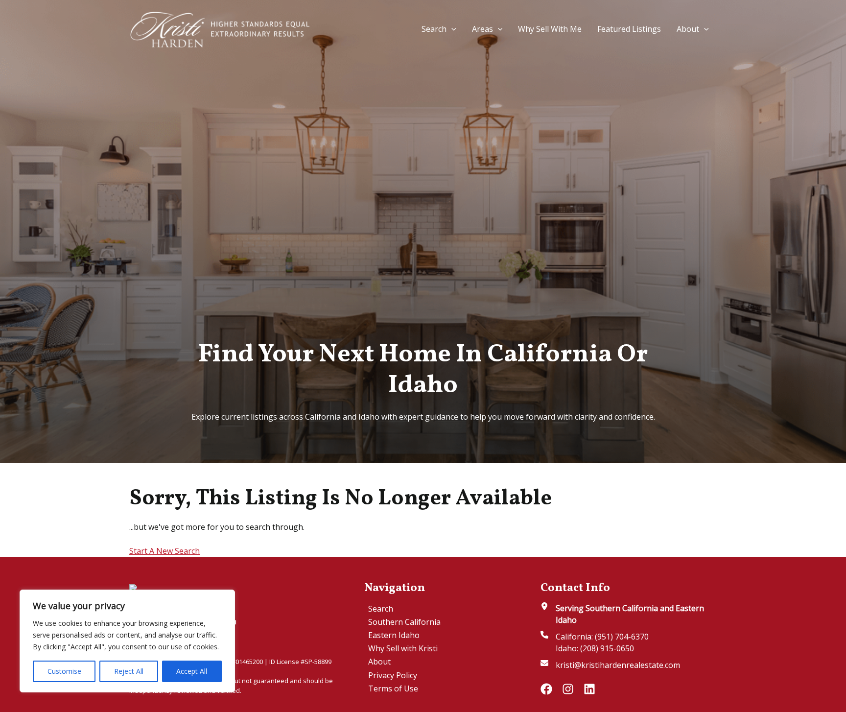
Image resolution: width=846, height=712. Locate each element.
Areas (482, 29)
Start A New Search (164, 551)
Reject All (128, 671)
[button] (451, 28)
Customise (64, 671)
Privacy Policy (392, 675)
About (688, 29)
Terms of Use (393, 688)
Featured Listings (629, 29)
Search (434, 29)
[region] (127, 641)
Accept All (191, 671)
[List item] (546, 689)
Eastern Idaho (394, 635)
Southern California (404, 622)
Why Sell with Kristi (403, 648)
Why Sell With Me (550, 29)
